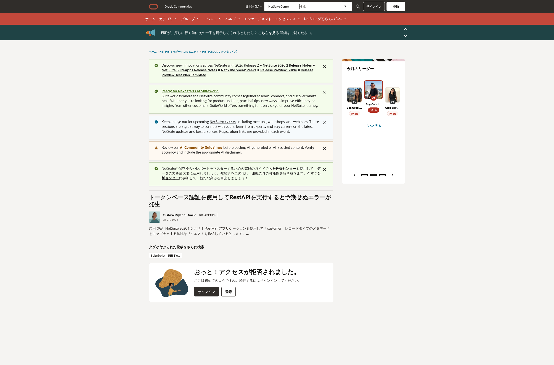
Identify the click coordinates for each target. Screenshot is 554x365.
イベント (210, 19)
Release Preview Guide (278, 70)
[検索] (347, 6)
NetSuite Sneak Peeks (238, 70)
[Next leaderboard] (392, 175)
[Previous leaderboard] (354, 175)
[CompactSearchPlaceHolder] (358, 6)
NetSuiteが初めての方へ (323, 19)
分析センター (285, 168)
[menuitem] (178, 6)
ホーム (150, 19)
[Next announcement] (406, 36)
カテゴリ (166, 19)
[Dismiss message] (324, 66)
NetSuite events (223, 121)
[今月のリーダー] (373, 175)
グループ (188, 19)
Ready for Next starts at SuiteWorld (190, 91)
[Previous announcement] (406, 29)
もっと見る (373, 125)
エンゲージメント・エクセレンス (270, 19)
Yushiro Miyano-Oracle (179, 215)
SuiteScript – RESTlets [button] (165, 255)
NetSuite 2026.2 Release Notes (287, 65)
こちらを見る (268, 32)
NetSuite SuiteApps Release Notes (189, 70)
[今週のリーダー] (364, 175)
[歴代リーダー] (382, 175)
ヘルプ (230, 19)
